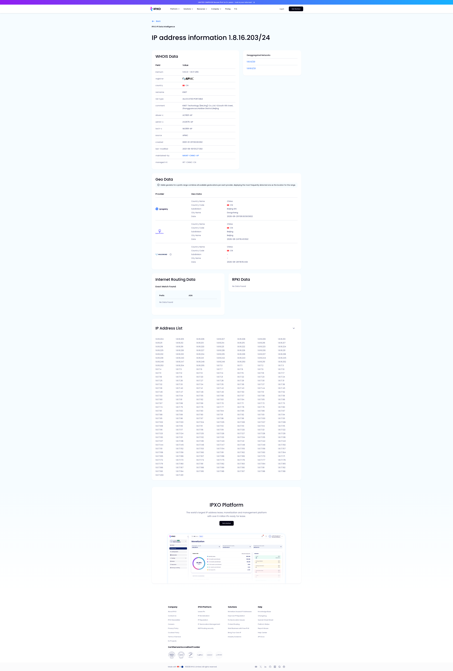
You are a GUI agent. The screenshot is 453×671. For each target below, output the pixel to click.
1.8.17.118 (199, 429)
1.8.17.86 (261, 410)
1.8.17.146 (200, 444)
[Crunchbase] (274, 666)
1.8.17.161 (220, 452)
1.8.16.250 (241, 361)
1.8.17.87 (281, 410)
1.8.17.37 (261, 384)
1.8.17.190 (241, 467)
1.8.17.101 (281, 418)
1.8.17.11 (158, 373)
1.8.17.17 (281, 373)
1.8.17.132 (200, 437)
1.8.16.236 (241, 354)
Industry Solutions (234, 637)
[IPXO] (155, 9)
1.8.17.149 (261, 444)
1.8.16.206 (200, 339)
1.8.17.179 (159, 463)
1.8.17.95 (158, 418)
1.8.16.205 (180, 339)
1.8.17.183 (241, 463)
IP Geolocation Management (209, 624)
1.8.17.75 (179, 407)
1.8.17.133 (220, 437)
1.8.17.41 (199, 388)
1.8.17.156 (261, 448)
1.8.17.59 (281, 395)
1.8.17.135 (261, 437)
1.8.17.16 (261, 373)
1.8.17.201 (179, 475)
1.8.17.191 (261, 467)
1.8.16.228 (221, 350)
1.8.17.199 (281, 471)
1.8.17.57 (240, 395)
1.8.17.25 (158, 380)
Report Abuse (263, 628)
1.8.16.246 (159, 361)
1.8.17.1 (239, 365)
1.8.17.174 (200, 460)
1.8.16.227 (200, 350)
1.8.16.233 (180, 354)
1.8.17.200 (159, 475)
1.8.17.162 (241, 452)
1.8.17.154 (220, 448)
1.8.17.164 (282, 452)
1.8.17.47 (179, 392)
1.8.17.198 (261, 471)
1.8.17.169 (241, 456)
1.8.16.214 (220, 342)
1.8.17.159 (179, 452)
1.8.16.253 (159, 365)
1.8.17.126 (220, 433)
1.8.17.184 (261, 463)
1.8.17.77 (220, 407)
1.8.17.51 (261, 392)
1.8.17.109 (159, 426)
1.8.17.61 (179, 399)
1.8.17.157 (282, 448)
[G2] (279, 666)
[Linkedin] (265, 666)
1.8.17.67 (158, 403)
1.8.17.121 (261, 429)
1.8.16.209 (262, 339)
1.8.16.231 (281, 350)
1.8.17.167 (200, 456)
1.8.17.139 (200, 441)
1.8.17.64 (240, 399)
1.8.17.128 (261, 433)
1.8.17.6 (199, 369)
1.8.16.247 (180, 361)
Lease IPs (201, 611)
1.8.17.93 (261, 414)
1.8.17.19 (179, 376)
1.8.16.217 (281, 342)
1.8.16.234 (200, 354)
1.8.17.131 (179, 437)
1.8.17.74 (159, 407)
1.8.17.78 (240, 407)
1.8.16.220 (200, 346)
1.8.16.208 (241, 339)
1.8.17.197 (241, 471)
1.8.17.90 (199, 414)
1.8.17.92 (240, 414)
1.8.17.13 (199, 373)
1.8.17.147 (220, 444)
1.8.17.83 (199, 410)
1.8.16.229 (241, 350)
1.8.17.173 (179, 460)
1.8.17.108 (282, 422)
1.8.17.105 (220, 422)
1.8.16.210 (281, 339)
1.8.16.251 (261, 361)
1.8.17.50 (240, 392)
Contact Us (172, 616)
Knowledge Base (264, 611)
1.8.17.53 (158, 395)
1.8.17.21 (220, 376)
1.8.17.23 (261, 376)
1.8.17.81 (158, 410)
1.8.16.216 (261, 342)
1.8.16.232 (159, 354)
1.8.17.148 (241, 444)
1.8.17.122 (281, 429)
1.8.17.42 (220, 388)
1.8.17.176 (241, 460)
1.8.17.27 (199, 380)
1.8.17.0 (219, 365)
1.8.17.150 (282, 444)
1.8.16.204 (159, 339)
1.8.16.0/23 (251, 68)
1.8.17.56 (220, 395)
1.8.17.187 (179, 467)
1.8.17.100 (261, 418)
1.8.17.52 (281, 392)
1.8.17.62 (199, 399)
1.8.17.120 (241, 429)
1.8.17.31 (281, 380)
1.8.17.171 (281, 456)
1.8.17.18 (158, 376)
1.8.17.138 (179, 441)
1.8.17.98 (220, 418)
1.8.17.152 (179, 448)
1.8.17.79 (261, 407)
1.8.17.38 (281, 384)
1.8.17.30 (261, 380)
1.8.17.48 (199, 392)
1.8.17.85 (240, 410)
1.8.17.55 (199, 395)
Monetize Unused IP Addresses (240, 611)
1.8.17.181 (199, 463)
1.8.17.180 (179, 463)
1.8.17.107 (261, 422)
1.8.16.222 (241, 346)
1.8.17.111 (199, 426)
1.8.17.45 (281, 388)
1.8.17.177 (261, 460)
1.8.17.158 (159, 452)
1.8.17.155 (241, 448)
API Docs (261, 637)
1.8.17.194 (179, 471)
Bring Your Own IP (234, 632)
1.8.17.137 (159, 441)
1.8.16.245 (282, 358)
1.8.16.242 (221, 358)
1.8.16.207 (221, 339)
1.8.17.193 (159, 471)
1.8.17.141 (240, 441)
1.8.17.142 (261, 441)
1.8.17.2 (260, 365)
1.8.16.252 (282, 361)
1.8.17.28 (220, 380)
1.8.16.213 (200, 342)
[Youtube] (256, 666)
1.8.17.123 (159, 433)
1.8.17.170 (261, 456)
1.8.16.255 (200, 365)
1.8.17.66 (281, 399)
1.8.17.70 (220, 403)
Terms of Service (174, 637)
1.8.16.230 (262, 350)
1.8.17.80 (281, 407)
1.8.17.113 (240, 426)
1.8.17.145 (180, 444)
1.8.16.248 (200, 361)
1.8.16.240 (180, 358)
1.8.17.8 (240, 369)
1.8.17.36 (240, 384)
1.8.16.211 (158, 342)
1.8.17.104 (200, 422)
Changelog (262, 616)
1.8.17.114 (261, 426)
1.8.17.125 (200, 433)
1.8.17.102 (159, 422)
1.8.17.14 (220, 373)
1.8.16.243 (241, 358)
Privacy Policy (173, 628)
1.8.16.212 (179, 342)
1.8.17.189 (220, 467)
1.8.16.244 (262, 358)
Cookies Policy (173, 632)
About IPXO (172, 611)
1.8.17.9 (260, 369)
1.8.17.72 (261, 403)
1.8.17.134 (241, 437)
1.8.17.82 (179, 410)
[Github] (270, 666)
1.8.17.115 (281, 426)
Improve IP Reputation (236, 616)
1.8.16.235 (221, 354)
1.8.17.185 (282, 463)
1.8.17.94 (281, 414)
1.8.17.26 (179, 380)
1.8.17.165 (159, 456)
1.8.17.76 (199, 407)
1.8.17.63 (220, 399)
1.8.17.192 (281, 467)
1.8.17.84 (220, 410)
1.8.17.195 (200, 471)
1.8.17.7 (219, 369)
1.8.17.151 (158, 448)
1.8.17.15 (240, 373)
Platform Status (263, 624)
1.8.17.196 (220, 471)
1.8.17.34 (199, 384)
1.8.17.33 (179, 384)
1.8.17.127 (241, 433)
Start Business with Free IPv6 (238, 628)
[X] (260, 666)
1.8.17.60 (158, 399)
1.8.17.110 (179, 426)
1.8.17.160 (200, 452)
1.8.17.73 (281, 403)
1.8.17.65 (261, 399)
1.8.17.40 (179, 388)
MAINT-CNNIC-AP (190, 155)
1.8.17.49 (220, 392)
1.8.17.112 (220, 426)
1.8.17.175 (220, 460)
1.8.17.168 (220, 456)
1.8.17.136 (281, 437)
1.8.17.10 (281, 369)
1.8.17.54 (179, 395)
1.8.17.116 (158, 429)
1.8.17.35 (220, 384)
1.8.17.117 (179, 429)
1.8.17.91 (220, 414)
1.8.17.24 (281, 376)
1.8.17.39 (158, 388)
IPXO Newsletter (174, 620)
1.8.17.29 (240, 380)
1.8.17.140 (220, 441)
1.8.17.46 (159, 392)
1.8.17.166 (179, 456)
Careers (171, 624)
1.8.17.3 (281, 365)
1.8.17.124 (179, 433)
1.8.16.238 (282, 354)
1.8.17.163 (261, 452)
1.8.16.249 (221, 361)
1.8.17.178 (282, 460)
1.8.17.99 (240, 418)
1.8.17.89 (179, 414)
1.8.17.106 (241, 422)
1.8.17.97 (199, 418)
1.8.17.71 (240, 403)
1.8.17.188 (200, 467)
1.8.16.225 (159, 350)
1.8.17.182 (220, 463)
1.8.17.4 (158, 369)
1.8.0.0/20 (251, 61)
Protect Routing (234, 624)
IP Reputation (203, 620)
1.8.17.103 (179, 422)
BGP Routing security (206, 628)
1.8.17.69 (199, 403)
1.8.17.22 (240, 376)
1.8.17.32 (158, 384)
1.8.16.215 (241, 342)
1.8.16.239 (159, 358)
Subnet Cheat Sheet (265, 620)
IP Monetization (204, 616)
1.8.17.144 (159, 444)
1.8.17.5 (179, 369)
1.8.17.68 (179, 403)
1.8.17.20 (199, 376)
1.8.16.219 (179, 346)
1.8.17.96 (179, 418)
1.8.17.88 (158, 414)
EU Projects (172, 641)
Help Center (262, 632)
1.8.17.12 (179, 373)
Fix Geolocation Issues (236, 620)
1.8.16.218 (159, 346)
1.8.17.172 (159, 460)
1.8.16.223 (261, 346)
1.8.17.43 (240, 388)
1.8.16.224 (282, 346)
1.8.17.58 (261, 395)
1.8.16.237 (262, 354)
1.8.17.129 (281, 433)
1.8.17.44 (261, 388)
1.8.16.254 (180, 365)
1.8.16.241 (200, 358)
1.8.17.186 (159, 467)
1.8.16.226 (180, 350)
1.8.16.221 (220, 346)
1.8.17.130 (159, 437)
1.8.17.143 (282, 441)
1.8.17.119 (220, 429)
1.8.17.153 (200, 448)
